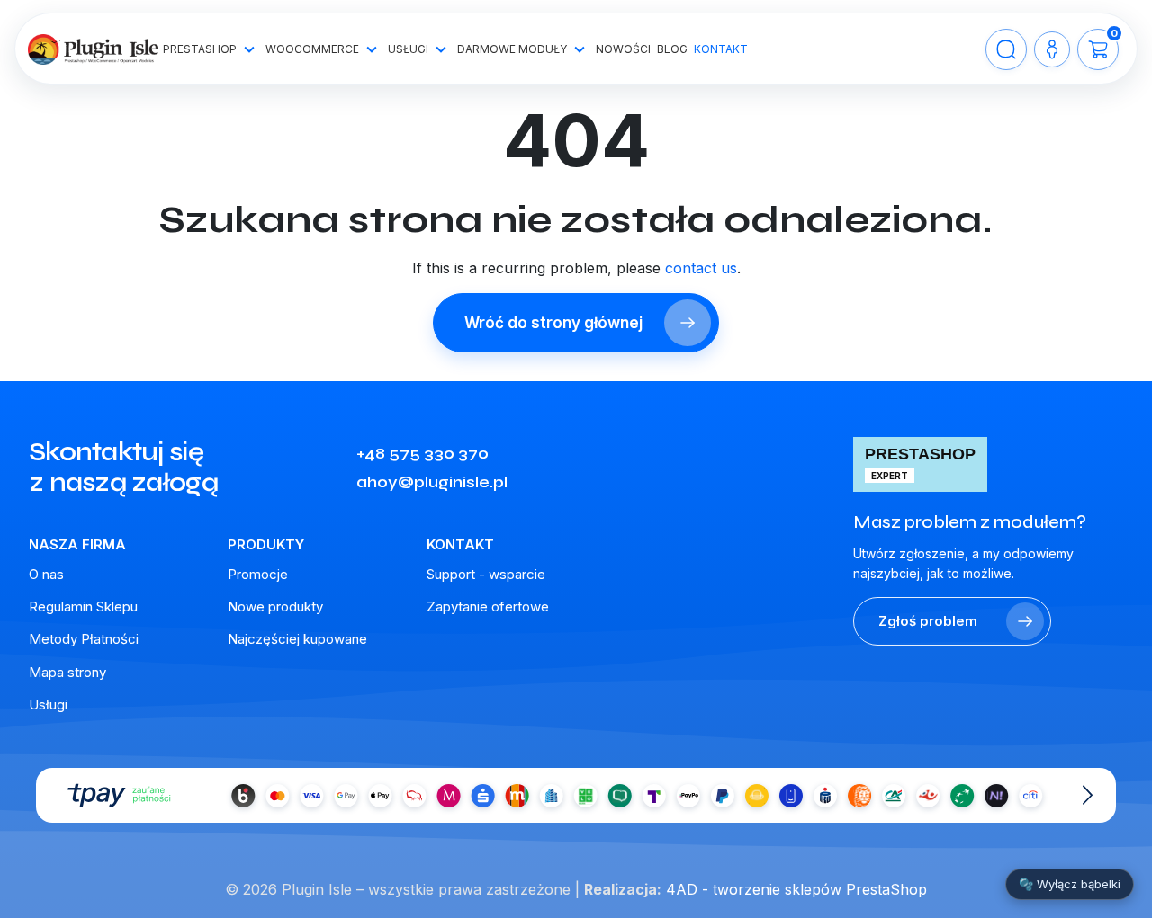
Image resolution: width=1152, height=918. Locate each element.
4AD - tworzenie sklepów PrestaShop (796, 889)
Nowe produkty (275, 606)
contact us (701, 268)
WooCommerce (312, 49)
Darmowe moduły (512, 49)
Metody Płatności (84, 638)
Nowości (623, 49)
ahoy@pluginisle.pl (432, 482)
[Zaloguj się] (1052, 49)
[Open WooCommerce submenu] (372, 49)
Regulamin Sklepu (83, 606)
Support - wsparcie (486, 574)
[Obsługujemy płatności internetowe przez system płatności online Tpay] (576, 795)
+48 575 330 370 (422, 453)
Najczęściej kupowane (297, 638)
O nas (46, 574)
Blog (672, 49)
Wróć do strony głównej (553, 323)
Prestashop (200, 49)
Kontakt (721, 49)
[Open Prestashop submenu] (249, 49)
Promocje (258, 574)
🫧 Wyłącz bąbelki (1069, 884)
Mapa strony (67, 672)
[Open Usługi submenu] (441, 49)
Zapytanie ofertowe (488, 606)
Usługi (408, 49)
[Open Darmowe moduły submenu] (580, 49)
